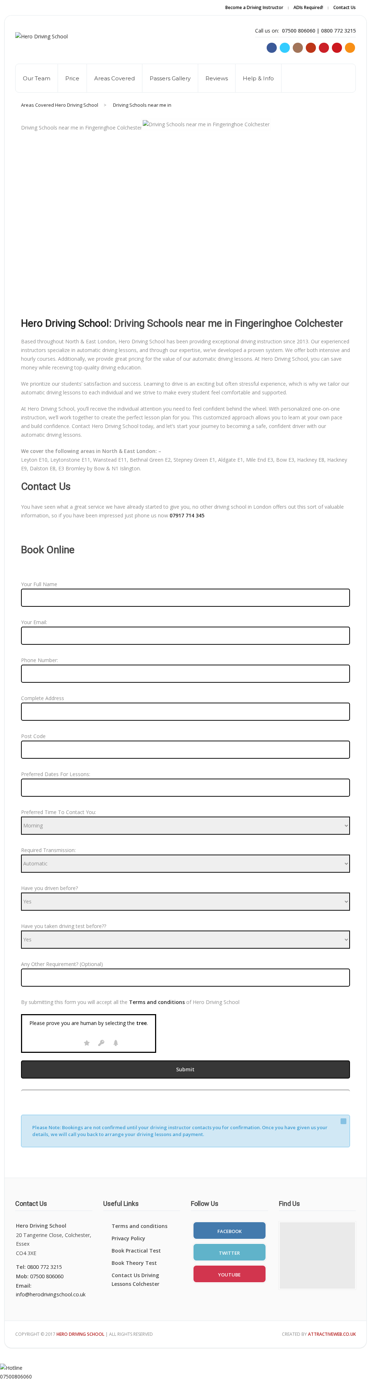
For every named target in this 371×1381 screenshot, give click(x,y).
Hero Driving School (65, 323)
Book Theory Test (134, 1262)
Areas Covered (114, 78)
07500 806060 (46, 1276)
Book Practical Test (136, 1250)
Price (72, 78)
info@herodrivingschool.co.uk (51, 1294)
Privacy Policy (128, 1238)
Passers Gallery (170, 78)
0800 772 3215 (44, 1266)
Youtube (229, 1274)
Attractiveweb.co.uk (332, 1334)
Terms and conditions (139, 1226)
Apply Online (286, 12)
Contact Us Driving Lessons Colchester (135, 1279)
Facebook (229, 1231)
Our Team (36, 78)
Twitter (229, 1253)
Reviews (216, 78)
